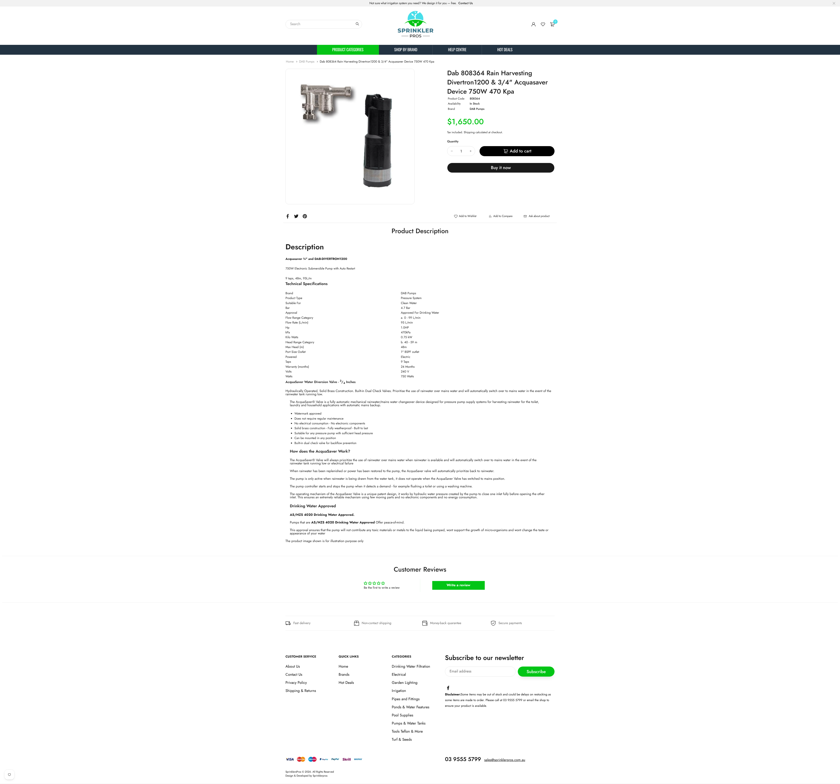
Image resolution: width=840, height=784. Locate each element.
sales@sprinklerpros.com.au (504, 760)
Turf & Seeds (402, 739)
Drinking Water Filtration (411, 666)
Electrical (399, 674)
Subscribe (536, 671)
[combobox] (323, 24)
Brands (344, 674)
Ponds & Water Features (410, 707)
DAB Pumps (307, 62)
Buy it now (501, 167)
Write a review (458, 585)
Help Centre (457, 49)
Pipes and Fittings (406, 699)
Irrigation (399, 691)
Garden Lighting (404, 682)
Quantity (452, 141)
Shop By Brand (405, 49)
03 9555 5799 (463, 759)
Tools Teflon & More (407, 731)
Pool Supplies (402, 715)
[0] (552, 24)
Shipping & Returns (300, 691)
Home (290, 62)
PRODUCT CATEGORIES (348, 49)
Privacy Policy (296, 682)
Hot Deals (504, 49)
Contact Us (465, 3)
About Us (292, 666)
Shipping (469, 132)
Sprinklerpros (320, 776)
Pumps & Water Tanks (408, 723)
